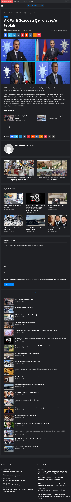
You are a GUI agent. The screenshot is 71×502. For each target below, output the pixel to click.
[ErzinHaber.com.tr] (35, 5)
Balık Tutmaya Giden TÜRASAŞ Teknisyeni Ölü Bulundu (32, 423)
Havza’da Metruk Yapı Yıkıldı (56, 116)
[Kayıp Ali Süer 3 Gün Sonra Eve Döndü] (9, 449)
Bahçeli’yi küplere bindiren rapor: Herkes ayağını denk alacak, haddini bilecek (39, 408)
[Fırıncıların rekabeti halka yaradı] (9, 325)
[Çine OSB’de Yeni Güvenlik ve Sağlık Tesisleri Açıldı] (9, 441)
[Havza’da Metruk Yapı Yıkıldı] (41, 118)
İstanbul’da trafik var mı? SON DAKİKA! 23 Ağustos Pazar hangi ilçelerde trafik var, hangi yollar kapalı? (35, 208)
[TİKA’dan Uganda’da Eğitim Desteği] (13, 198)
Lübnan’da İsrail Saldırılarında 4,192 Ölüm (13, 228)
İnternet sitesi (41, 273)
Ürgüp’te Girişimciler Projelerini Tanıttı (27, 400)
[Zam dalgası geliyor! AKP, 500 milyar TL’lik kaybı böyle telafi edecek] (9, 332)
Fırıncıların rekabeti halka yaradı (25, 322)
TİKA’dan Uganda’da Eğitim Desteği (23, 1)
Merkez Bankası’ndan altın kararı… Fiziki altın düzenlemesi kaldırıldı (36, 369)
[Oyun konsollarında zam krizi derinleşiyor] (9, 379)
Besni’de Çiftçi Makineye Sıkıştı (24, 299)
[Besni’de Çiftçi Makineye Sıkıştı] (9, 118)
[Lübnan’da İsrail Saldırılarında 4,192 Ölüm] (13, 220)
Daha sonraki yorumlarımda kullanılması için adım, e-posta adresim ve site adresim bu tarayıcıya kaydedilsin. (35, 279)
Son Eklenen (35, 293)
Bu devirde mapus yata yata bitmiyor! (57, 228)
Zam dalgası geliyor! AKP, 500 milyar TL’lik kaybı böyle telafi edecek (36, 330)
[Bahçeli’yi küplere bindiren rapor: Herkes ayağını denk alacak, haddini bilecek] (9, 410)
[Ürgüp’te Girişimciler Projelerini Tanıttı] (9, 402)
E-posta (6, 273)
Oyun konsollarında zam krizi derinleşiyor (28, 377)
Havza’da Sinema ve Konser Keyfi (25, 415)
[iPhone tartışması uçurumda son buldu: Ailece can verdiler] (9, 348)
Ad (5, 266)
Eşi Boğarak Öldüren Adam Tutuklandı (56, 206)
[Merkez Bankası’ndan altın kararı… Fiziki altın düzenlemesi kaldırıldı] (9, 371)
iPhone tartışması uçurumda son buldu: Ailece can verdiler (33, 346)
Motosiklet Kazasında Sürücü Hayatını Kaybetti (35, 228)
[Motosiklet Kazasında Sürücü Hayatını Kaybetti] (35, 220)
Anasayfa (7, 12)
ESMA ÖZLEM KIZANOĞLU (13, 30)
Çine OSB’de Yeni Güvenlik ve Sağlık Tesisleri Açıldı (30, 439)
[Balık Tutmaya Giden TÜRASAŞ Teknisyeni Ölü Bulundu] (9, 425)
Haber (13, 12)
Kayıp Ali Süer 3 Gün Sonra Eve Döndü (26, 446)
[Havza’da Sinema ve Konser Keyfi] (9, 418)
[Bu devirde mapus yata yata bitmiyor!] (57, 220)
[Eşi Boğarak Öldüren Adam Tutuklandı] (57, 198)
